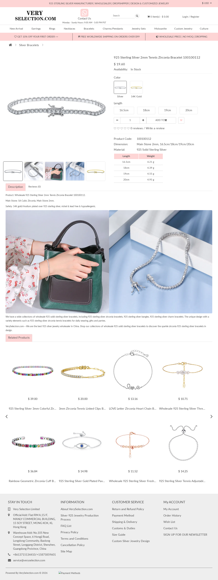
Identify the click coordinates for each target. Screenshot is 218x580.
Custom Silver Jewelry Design (131, 541)
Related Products (19, 337)
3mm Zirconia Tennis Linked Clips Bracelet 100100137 (93, 408)
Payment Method (123, 515)
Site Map (66, 551)
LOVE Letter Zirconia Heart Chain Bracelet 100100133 (143, 408)
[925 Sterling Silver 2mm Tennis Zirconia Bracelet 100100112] (56, 105)
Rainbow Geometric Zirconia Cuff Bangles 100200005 (43, 481)
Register (195, 17)
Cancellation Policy (73, 545)
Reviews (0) (34, 187)
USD (206, 3)
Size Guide (118, 534)
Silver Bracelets (29, 45)
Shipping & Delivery (124, 522)
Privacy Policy (69, 532)
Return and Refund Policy (128, 509)
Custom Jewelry (183, 28)
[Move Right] (211, 416)
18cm (146, 110)
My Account (171, 509)
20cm (188, 110)
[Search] (137, 16)
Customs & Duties (123, 528)
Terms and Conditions (74, 538)
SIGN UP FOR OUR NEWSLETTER (185, 534)
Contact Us (170, 528)
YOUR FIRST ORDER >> (37, 37)
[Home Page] (10, 45)
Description (15, 187)
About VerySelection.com (77, 509)
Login (185, 17)
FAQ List (66, 526)
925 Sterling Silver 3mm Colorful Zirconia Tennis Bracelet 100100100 (52, 408)
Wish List (169, 522)
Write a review (155, 128)
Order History (172, 515)
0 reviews (137, 128)
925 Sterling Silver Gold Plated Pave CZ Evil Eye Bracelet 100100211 (102, 481)
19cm (167, 110)
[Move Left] (6, 416)
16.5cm (124, 110)
